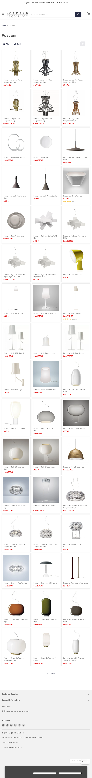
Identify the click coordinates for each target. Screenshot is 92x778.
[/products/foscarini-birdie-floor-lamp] (76, 298)
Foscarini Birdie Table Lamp (73, 353)
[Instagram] (11, 725)
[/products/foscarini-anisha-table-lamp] (16, 142)
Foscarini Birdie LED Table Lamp (15, 353)
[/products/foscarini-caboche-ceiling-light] (16, 490)
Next (53, 673)
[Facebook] (7, 725)
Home (4, 26)
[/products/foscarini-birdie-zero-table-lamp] (46, 374)
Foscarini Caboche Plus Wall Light (15, 583)
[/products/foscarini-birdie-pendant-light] (46, 338)
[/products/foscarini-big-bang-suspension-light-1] (76, 220)
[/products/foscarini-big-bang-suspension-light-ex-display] (46, 259)
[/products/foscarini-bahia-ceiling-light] (16, 220)
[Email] (3, 725)
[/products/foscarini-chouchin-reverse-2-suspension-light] (76, 643)
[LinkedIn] (15, 725)
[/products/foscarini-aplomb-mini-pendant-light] (16, 181)
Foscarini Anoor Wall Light (42, 157)
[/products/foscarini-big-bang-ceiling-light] (46, 220)
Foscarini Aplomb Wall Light (73, 196)
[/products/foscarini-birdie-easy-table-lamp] (46, 298)
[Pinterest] (19, 725)
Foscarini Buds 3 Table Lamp (44, 467)
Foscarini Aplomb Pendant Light (45, 196)
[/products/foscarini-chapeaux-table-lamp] (46, 568)
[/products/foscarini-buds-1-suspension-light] (76, 374)
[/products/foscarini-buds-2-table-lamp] (76, 413)
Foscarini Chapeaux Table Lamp (45, 583)
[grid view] (82, 43)
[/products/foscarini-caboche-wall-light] (16, 568)
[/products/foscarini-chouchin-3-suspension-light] (76, 604)
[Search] (78, 14)
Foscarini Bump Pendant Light (74, 467)
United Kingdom (79, 761)
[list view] (87, 43)
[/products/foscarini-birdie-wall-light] (16, 374)
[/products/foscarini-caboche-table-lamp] (76, 529)
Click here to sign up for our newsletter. (15, 711)
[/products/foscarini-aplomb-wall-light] (76, 181)
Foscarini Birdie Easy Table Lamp (45, 313)
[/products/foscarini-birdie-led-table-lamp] (16, 338)
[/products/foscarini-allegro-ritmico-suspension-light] (46, 103)
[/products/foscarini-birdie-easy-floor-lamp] (16, 298)
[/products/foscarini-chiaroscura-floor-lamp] (76, 568)
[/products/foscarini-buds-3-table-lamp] (46, 452)
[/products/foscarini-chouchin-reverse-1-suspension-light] (16, 643)
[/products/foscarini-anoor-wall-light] (46, 142)
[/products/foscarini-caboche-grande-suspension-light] (76, 490)
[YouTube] (23, 725)
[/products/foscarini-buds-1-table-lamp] (16, 413)
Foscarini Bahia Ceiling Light (13, 236)
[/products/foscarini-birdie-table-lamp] (76, 338)
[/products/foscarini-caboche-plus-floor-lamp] (46, 490)
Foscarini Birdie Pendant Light (44, 353)
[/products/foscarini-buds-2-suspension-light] (46, 413)
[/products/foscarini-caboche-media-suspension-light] (16, 529)
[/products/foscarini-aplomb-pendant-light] (46, 181)
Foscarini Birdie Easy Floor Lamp (15, 313)
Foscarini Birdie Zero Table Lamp (45, 390)
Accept (44, 773)
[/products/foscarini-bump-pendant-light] (76, 452)
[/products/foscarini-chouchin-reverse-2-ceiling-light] (46, 643)
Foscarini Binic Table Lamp (73, 275)
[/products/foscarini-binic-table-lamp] (76, 259)
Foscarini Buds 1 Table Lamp (14, 428)
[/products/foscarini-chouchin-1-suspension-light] (16, 604)
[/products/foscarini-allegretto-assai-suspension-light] (16, 64)
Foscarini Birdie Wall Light (12, 390)
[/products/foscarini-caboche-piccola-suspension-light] (46, 529)
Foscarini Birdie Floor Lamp (73, 313)
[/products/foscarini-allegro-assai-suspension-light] (16, 103)
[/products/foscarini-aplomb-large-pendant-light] (76, 142)
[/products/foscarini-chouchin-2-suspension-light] (46, 604)
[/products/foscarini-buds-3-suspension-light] (16, 452)
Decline (70, 773)
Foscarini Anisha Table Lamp (13, 157)
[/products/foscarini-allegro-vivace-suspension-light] (76, 103)
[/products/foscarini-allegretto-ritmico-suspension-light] (46, 64)
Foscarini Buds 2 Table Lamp (73, 428)
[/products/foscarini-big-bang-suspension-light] (16, 259)
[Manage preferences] (19, 773)
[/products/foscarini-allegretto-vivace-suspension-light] (76, 64)
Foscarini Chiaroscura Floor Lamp (75, 583)
